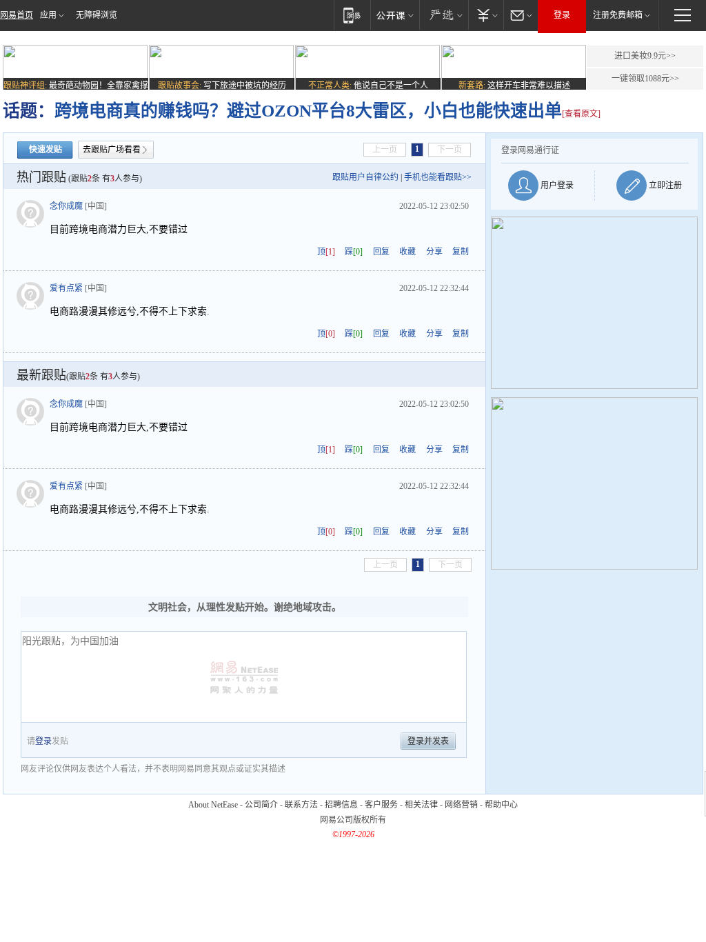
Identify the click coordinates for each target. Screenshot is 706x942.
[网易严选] (443, 15)
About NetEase (213, 805)
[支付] (485, 15)
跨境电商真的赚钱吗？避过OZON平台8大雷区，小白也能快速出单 (308, 110)
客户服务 (381, 805)
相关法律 (421, 805)
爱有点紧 (66, 288)
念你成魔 (66, 206)
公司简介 (261, 805)
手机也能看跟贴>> (438, 177)
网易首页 (16, 15)
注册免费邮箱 (618, 15)
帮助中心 (501, 805)
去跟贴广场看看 (112, 149)
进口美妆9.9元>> (645, 56)
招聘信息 (341, 805)
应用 (48, 15)
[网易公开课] (394, 15)
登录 (562, 15)
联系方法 (301, 805)
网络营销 (461, 805)
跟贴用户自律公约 (365, 177)
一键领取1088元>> (645, 78)
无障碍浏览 (96, 15)
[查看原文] (581, 114)
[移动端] (352, 15)
